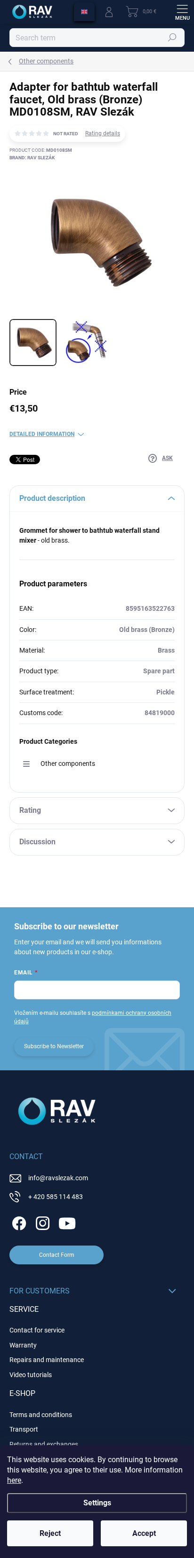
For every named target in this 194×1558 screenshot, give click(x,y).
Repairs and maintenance (46, 1359)
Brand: (32, 157)
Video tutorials (30, 1375)
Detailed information (41, 434)
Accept (144, 1533)
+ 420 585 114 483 (55, 1196)
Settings (97, 1502)
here (14, 1480)
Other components (67, 763)
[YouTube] (67, 1221)
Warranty (23, 1345)
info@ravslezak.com (58, 1178)
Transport (23, 1429)
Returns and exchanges (43, 1444)
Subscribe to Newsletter (54, 1046)
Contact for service (37, 1330)
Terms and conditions (40, 1414)
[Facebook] (17, 1221)
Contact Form (56, 1255)
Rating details (102, 133)
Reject (50, 1533)
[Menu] (182, 11)
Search (172, 37)
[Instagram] (41, 1221)
